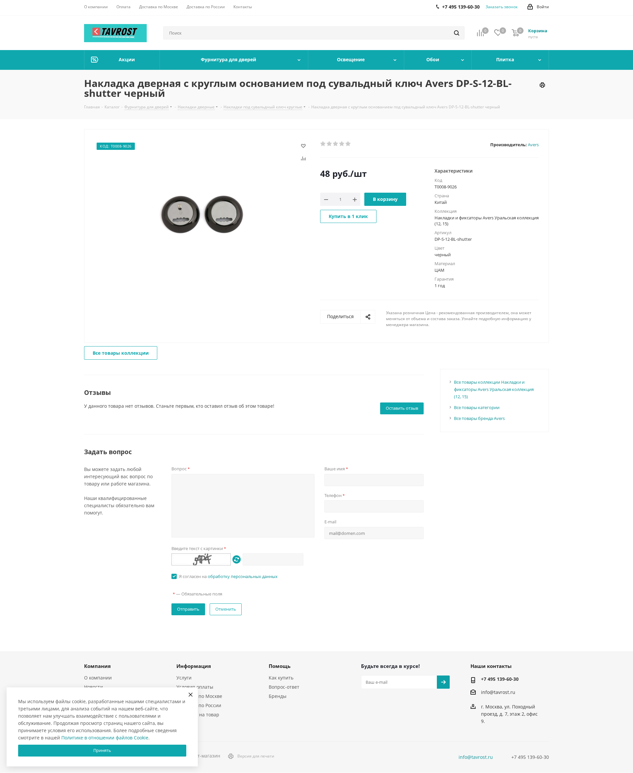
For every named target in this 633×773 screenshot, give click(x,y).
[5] (348, 144)
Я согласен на (228, 576)
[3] (336, 144)
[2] (329, 144)
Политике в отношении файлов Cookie (104, 737)
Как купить (281, 678)
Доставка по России (198, 705)
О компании (98, 678)
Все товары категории (476, 407)
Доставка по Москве (199, 696)
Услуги (184, 678)
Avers (533, 145)
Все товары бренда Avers (479, 418)
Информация (193, 666)
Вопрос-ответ (284, 687)
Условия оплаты (194, 687)
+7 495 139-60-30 (500, 679)
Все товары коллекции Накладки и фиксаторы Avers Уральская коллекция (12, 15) (494, 389)
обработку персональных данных (243, 576)
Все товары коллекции (121, 353)
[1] (323, 144)
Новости (93, 687)
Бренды (277, 696)
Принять (102, 750)
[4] (342, 144)
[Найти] (457, 33)
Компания (97, 666)
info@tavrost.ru (498, 692)
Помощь (279, 666)
